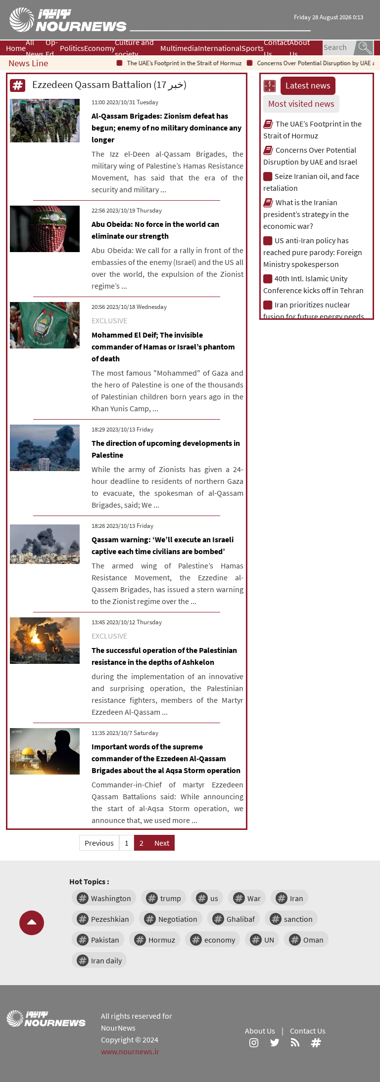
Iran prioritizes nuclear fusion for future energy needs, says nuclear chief (314, 316)
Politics (72, 48)
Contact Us (276, 48)
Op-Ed (52, 48)
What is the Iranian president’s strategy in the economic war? (306, 214)
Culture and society (134, 48)
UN (269, 940)
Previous (99, 843)
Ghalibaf (241, 919)
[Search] (363, 47)
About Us (299, 48)
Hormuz (161, 940)
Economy (99, 48)
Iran (296, 898)
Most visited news (301, 103)
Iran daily (106, 960)
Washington (111, 898)
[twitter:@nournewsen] (275, 1042)
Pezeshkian (110, 919)
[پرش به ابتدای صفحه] (31, 922)
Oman (313, 940)
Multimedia (179, 48)
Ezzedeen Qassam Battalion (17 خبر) (108, 84)
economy (219, 940)
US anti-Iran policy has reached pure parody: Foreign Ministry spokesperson (312, 252)
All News (35, 48)
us (214, 898)
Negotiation (177, 919)
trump (170, 898)
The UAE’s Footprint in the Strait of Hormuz (175, 63)
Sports (252, 48)
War (254, 898)
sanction (298, 919)
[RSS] (295, 1042)
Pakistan (105, 940)
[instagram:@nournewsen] (253, 1042)
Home (16, 48)
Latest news (308, 85)
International (219, 48)
